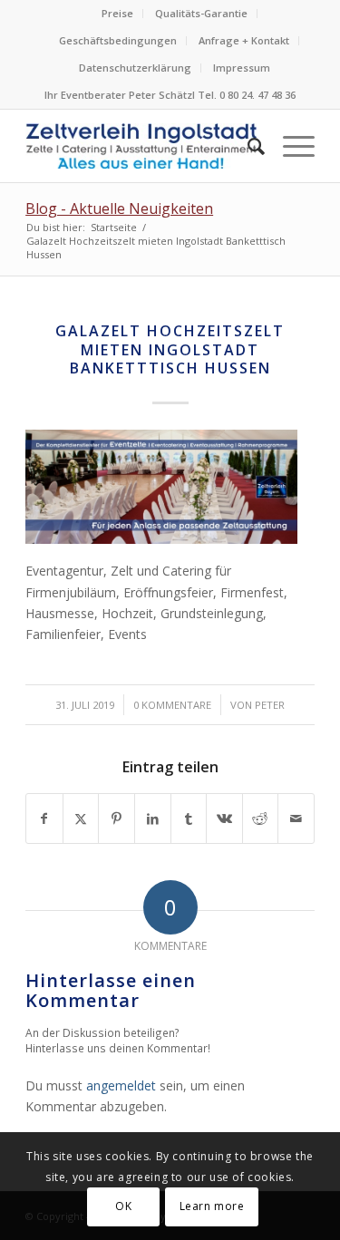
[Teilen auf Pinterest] (116, 818)
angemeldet (121, 1085)
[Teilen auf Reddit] (260, 818)
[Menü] (290, 146)
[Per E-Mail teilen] (296, 818)
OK (123, 1206)
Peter (270, 705)
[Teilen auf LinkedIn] (152, 818)
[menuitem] (117, 13)
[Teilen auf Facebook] (44, 818)
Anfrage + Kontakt (244, 40)
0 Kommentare (172, 705)
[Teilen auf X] (81, 818)
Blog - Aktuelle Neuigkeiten (119, 208)
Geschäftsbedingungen (118, 40)
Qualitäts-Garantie (201, 13)
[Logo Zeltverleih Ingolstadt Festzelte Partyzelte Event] (141, 146)
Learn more (212, 1206)
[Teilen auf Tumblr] (189, 818)
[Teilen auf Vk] (224, 818)
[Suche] (247, 146)
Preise (117, 13)
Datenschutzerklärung (135, 67)
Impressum (241, 67)
